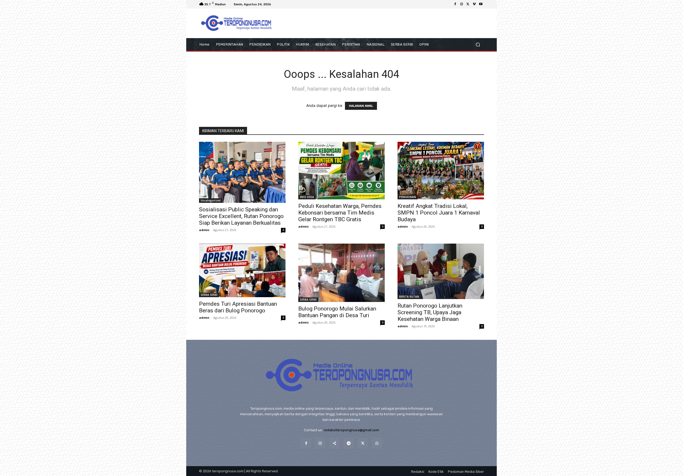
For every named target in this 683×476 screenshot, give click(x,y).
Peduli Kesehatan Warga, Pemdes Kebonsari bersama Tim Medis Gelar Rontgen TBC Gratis (340, 213)
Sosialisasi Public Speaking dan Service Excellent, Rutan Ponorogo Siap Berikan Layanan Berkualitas (241, 216)
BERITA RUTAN (409, 296)
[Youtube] (481, 4)
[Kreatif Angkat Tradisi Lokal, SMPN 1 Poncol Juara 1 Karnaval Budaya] (441, 170)
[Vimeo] (474, 4)
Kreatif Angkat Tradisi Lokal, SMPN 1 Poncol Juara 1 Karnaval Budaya (439, 213)
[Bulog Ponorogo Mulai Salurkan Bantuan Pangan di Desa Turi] (341, 273)
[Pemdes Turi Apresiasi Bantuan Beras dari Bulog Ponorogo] (242, 270)
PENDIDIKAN (407, 197)
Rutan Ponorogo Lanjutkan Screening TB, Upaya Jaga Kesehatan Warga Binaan (430, 312)
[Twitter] (468, 4)
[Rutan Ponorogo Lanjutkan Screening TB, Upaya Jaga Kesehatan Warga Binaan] (441, 271)
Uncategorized (211, 200)
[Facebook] (455, 4)
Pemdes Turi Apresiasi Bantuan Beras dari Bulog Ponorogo (238, 307)
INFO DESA (307, 197)
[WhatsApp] (377, 443)
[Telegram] (348, 443)
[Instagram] (461, 4)
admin (204, 230)
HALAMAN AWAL (361, 106)
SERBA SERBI (209, 295)
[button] (477, 44)
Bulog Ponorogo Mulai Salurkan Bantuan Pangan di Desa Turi (337, 311)
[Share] (334, 443)
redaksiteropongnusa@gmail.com (351, 430)
